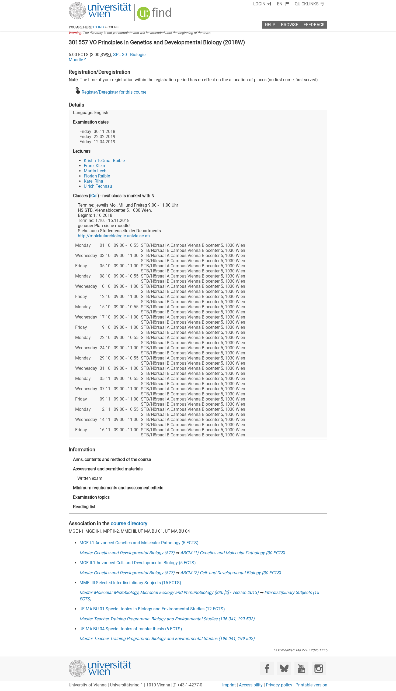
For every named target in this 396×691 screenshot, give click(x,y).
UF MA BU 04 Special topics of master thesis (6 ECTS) (130, 628)
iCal (94, 195)
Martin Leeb (95, 170)
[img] (154, 15)
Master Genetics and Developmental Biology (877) (127, 552)
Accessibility (251, 684)
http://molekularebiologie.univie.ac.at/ (114, 235)
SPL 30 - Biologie (129, 54)
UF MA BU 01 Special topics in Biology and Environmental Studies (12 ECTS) (152, 608)
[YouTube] (301, 668)
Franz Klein (94, 165)
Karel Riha (93, 181)
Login (259, 3)
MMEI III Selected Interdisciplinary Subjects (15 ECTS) (130, 582)
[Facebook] (267, 668)
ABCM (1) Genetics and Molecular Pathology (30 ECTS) (232, 552)
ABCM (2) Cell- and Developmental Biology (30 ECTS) (230, 572)
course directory (129, 523)
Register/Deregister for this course (114, 92)
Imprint (229, 684)
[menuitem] (283, 4)
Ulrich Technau (98, 186)
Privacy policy (279, 684)
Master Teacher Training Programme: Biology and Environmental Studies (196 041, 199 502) (167, 618)
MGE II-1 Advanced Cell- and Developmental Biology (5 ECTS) (137, 562)
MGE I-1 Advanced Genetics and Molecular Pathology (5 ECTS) (139, 542)
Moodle (76, 59)
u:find (98, 27)
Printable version (311, 684)
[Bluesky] (284, 668)
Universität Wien (87, 4)
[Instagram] (318, 668)
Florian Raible (97, 176)
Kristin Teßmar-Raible (104, 160)
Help (270, 24)
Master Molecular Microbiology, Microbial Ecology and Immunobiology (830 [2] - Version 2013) (169, 592)
